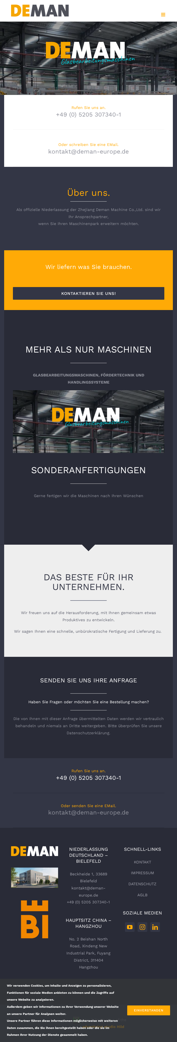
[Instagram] (142, 927)
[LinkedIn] (155, 927)
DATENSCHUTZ (142, 884)
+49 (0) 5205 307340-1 (88, 114)
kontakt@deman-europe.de (88, 151)
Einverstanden (148, 1010)
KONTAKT (142, 862)
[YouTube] (130, 927)
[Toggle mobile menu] (163, 14)
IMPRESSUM (142, 873)
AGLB (142, 895)
